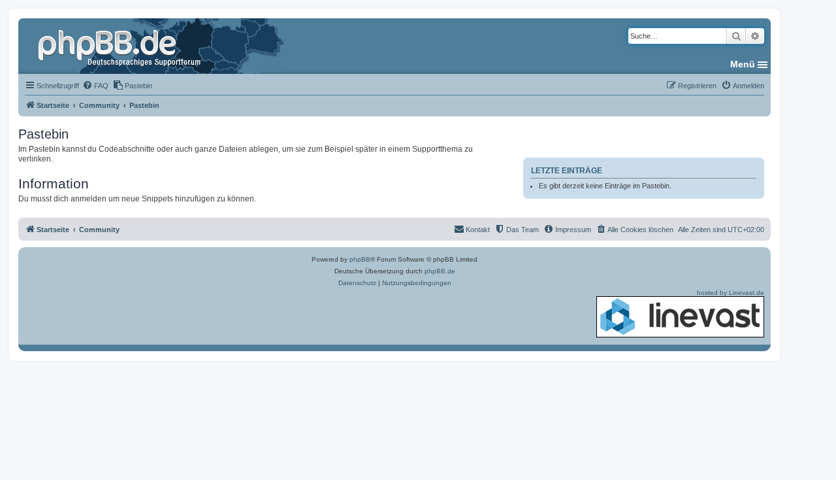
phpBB (359, 259)
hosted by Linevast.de (730, 292)
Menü (742, 64)
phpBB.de (440, 271)
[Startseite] (120, 46)
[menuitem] (95, 86)
